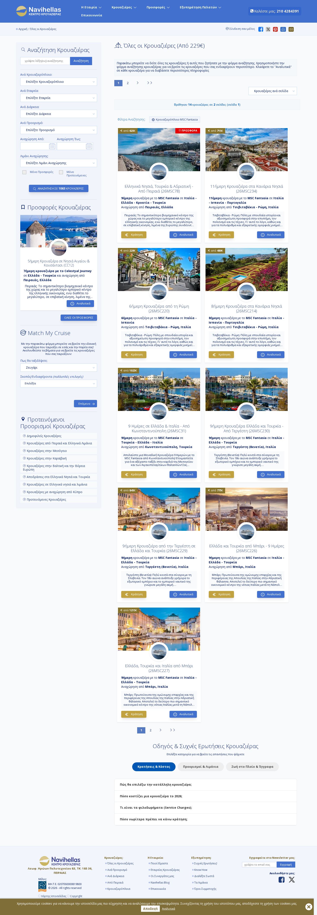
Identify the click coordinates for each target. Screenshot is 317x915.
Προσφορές (156, 7)
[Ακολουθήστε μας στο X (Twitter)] (290, 880)
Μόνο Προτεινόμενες (76, 173)
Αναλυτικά (168, 908)
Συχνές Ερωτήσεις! (205, 863)
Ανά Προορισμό (117, 870)
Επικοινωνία (91, 15)
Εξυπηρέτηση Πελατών (198, 7)
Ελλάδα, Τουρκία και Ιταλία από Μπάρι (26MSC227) (159, 668)
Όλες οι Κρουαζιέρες (120, 863)
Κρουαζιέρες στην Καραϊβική (46, 458)
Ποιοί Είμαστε (159, 863)
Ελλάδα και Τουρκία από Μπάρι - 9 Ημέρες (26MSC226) (246, 548)
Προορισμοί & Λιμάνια (200, 767)
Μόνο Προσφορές (42, 172)
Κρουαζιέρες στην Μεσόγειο (46, 451)
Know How (200, 870)
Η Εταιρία (89, 7)
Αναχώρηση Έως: (69, 139)
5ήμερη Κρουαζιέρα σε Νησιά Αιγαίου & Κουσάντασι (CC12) (59, 263)
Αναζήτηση (81, 61)
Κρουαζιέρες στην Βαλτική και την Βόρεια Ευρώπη (54, 468)
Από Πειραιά (115, 882)
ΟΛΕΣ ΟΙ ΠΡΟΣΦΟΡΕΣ (78, 318)
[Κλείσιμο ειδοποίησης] (308, 906)
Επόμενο (84, 404)
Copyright (76, 896)
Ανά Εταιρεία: (29, 91)
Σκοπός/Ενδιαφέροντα (51, 377)
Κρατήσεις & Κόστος (154, 767)
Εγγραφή (286, 864)
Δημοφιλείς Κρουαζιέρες (43, 436)
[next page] (137, 83)
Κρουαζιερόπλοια (118, 889)
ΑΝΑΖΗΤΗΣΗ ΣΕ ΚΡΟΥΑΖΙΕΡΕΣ (61, 188)
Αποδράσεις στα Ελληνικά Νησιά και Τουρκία (58, 477)
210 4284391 (288, 11)
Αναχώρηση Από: (32, 139)
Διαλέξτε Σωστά (204, 876)
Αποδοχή (150, 908)
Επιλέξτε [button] (30, 383)
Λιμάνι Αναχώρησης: (34, 156)
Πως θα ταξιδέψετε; (33, 361)
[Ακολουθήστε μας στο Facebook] (281, 880)
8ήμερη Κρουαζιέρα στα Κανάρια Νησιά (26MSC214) (246, 308)
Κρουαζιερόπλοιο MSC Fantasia (177, 119)
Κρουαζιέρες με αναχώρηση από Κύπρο (54, 492)
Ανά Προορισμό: (31, 123)
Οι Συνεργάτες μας (162, 876)
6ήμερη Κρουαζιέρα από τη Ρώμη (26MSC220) (159, 308)
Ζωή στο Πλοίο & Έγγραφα (252, 767)
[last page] (149, 83)
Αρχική (23, 29)
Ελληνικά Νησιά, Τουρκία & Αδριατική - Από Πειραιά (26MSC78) (159, 189)
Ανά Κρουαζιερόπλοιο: (36, 75)
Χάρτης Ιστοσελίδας (53, 896)
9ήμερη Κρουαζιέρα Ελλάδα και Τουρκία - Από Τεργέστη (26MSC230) (246, 428)
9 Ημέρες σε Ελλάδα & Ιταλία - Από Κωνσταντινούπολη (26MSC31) (159, 428)
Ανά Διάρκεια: (29, 107)
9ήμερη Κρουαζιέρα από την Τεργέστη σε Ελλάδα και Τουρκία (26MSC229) (158, 548)
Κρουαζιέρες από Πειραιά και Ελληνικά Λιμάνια (59, 443)
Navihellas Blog (160, 882)
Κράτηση (136, 235)
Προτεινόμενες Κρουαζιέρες (46, 499)
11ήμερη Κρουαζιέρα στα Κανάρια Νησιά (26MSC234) (246, 189)
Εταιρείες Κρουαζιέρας (165, 870)
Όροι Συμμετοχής (205, 889)
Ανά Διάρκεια (115, 876)
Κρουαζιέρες (122, 7)
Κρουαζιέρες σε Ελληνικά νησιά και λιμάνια (56, 484)
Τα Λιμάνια (201, 882)
